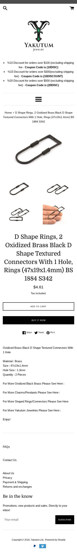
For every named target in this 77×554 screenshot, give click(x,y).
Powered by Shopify (55, 540)
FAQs (6, 446)
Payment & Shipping (15, 482)
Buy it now (39, 320)
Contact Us (10, 460)
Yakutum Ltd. (37, 540)
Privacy (7, 477)
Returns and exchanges (17, 486)
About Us (8, 473)
